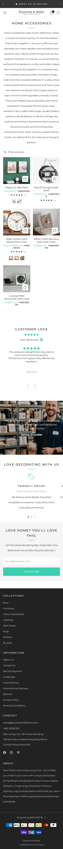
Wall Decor (9, 625)
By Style (7, 642)
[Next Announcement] (60, 4)
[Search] (58, 12)
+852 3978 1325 (11, 728)
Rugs (6, 631)
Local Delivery (11, 682)
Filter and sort (16, 152)
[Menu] (5, 12)
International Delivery (15, 688)
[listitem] (31, 4)
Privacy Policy (11, 699)
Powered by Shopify (31, 840)
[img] (31, 334)
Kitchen (7, 637)
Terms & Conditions (14, 705)
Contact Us (9, 665)
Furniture (8, 608)
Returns (7, 694)
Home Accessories (13, 614)
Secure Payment (12, 671)
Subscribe (31, 571)
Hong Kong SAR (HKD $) (30, 817)
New (5, 602)
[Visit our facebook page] (4, 752)
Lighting (8, 619)
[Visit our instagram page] (11, 752)
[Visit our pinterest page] (18, 752)
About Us (8, 659)
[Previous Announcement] (3, 4)
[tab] (28, 516)
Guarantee (9, 676)
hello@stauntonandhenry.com (20, 722)
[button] (28, 386)
